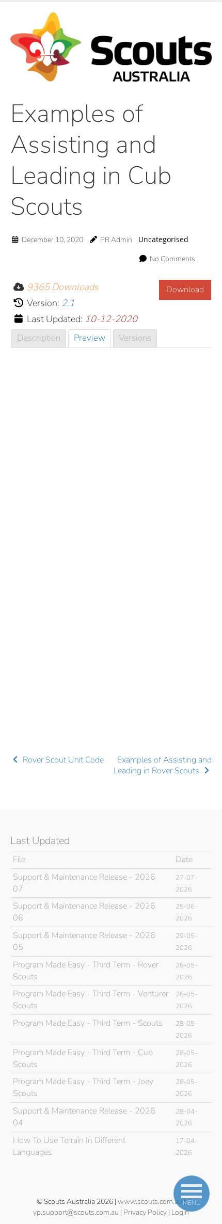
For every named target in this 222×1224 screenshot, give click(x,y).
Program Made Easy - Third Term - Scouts (88, 1023)
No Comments (172, 259)
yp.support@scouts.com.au (76, 1212)
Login (180, 1212)
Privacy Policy (145, 1212)
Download (185, 289)
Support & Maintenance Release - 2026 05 (84, 941)
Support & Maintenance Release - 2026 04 (84, 1116)
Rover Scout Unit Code (62, 760)
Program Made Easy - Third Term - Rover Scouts (85, 970)
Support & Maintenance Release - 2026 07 (84, 883)
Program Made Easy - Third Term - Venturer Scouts (90, 999)
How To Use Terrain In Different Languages (69, 1146)
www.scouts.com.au (150, 1201)
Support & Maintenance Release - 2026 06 (84, 912)
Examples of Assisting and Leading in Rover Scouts (163, 765)
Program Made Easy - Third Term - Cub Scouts (83, 1058)
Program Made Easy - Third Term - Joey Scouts (83, 1087)
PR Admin (116, 240)
